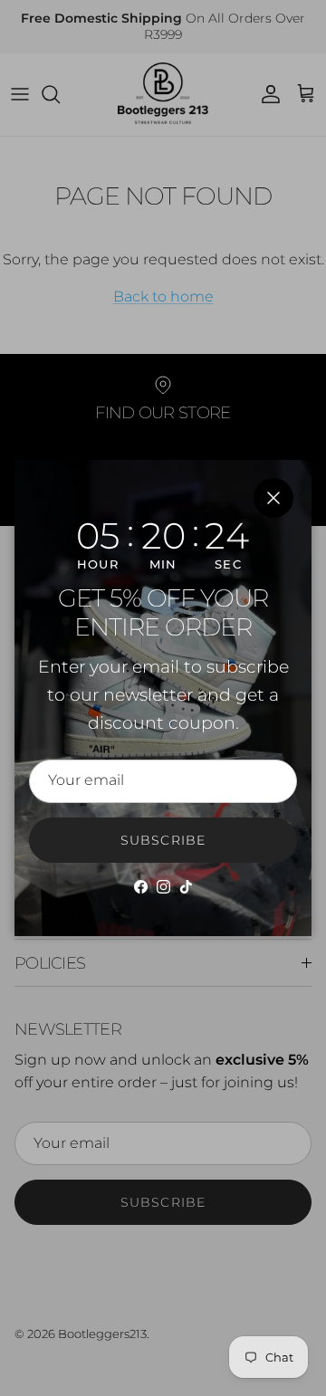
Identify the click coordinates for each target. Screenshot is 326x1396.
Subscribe (163, 840)
